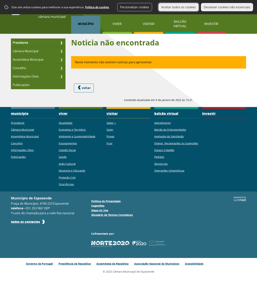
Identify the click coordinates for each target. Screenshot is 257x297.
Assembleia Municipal (28, 59)
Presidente (20, 43)
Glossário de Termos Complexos (112, 215)
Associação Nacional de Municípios (156, 263)
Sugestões (97, 206)
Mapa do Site (99, 210)
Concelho (19, 68)
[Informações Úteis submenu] (61, 76)
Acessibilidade (194, 263)
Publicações (21, 85)
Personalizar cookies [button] (134, 7)
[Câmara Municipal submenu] (61, 51)
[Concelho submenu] (61, 68)
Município (86, 24)
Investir (211, 24)
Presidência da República (75, 263)
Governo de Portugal (39, 263)
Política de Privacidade (106, 201)
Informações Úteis (26, 76)
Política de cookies (97, 7)
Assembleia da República (112, 263)
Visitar (148, 24)
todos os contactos (25, 221)
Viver (117, 24)
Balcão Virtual (179, 24)
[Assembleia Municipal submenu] (61, 59)
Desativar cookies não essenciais (227, 7)
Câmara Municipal (25, 51)
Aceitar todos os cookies (178, 7)
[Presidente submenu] (61, 42)
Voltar (86, 88)
